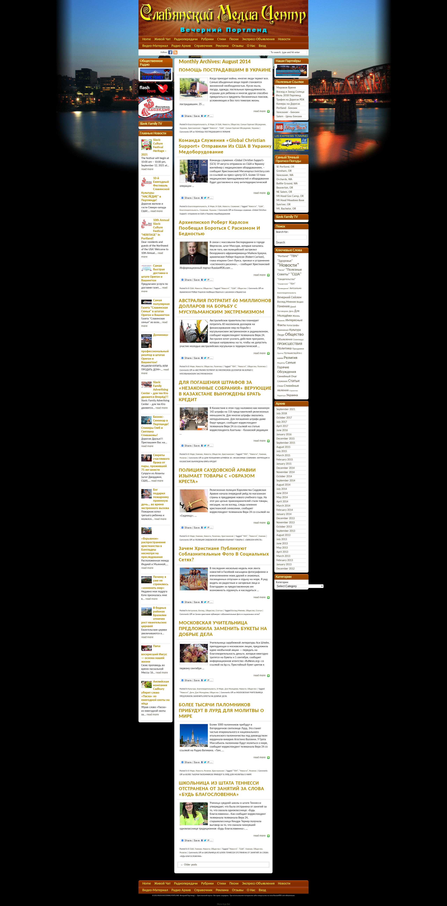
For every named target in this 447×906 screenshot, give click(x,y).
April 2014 (282, 501)
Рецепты (281, 363)
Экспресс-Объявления (258, 39)
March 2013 (283, 556)
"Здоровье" (285, 261)
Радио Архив (181, 46)
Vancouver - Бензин (287, 112)
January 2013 (283, 564)
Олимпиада (298, 340)
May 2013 (282, 547)
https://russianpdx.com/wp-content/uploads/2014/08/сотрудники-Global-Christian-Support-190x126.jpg (194, 89)
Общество (235, 125)
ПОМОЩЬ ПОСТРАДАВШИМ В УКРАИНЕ (225, 70)
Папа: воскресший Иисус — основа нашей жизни (154, 654)
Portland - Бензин (286, 108)
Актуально (192, 611)
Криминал (283, 330)
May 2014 (282, 497)
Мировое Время (286, 87)
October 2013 (284, 526)
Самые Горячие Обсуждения (253, 125)
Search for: (282, 232)
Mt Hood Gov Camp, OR (290, 196)
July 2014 (281, 489)
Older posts (189, 864)
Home (146, 39)
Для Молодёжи (231, 689)
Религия (183, 458)
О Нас (251, 46)
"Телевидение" (283, 289)
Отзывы (237, 46)
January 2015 (283, 464)
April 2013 (282, 552)
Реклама (222, 46)
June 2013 (282, 543)
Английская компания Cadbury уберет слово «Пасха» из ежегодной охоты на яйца (155, 692)
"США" (222, 128)
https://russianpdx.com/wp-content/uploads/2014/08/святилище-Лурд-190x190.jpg (194, 735)
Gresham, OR (284, 171)
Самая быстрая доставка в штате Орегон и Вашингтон (154, 273)
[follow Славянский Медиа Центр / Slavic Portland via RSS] (175, 54)
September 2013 (285, 531)
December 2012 (285, 568)
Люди (280, 335)
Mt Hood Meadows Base (290, 200)
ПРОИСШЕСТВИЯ (289, 344)
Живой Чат (162, 39)
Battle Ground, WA (287, 183)
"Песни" (281, 270)
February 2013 (284, 560)
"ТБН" (292, 284)
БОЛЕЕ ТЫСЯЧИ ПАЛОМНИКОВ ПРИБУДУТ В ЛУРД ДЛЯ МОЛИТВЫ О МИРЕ (221, 710)
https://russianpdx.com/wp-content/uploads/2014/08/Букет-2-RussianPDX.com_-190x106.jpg (194, 653)
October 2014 (284, 476)
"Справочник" (282, 284)
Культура (295, 330)
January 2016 (283, 434)
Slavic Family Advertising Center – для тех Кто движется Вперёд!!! (154, 390)
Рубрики (207, 39)
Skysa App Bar (223, 904)
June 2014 (282, 493)
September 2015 (285, 443)
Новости (284, 39)
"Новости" (213, 128)
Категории (282, 582)
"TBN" (233, 367)
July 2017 (281, 422)
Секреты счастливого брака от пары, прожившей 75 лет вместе (155, 463)
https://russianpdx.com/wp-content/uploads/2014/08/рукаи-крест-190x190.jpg (194, 500)
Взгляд (201, 611)
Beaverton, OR (284, 187)
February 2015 (284, 459)
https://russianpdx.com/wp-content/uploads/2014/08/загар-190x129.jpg (194, 579)
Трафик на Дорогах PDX (290, 99)
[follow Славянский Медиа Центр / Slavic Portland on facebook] (170, 54)
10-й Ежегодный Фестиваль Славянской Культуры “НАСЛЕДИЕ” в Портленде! (155, 189)
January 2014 (283, 514)
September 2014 (285, 480)
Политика (218, 367)
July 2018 (281, 413)
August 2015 (283, 447)
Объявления (284, 339)
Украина (183, 128)
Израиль (281, 321)
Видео (300, 302)
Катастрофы (293, 325)
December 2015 (285, 438)
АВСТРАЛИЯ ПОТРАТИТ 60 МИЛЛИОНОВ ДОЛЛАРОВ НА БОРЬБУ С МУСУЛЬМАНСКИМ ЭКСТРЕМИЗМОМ (225, 306)
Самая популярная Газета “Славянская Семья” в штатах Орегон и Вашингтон (155, 308)
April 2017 (282, 426)
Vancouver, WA (284, 175)
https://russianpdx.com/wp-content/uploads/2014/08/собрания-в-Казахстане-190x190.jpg (194, 418)
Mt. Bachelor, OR (286, 208)
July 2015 (281, 451)
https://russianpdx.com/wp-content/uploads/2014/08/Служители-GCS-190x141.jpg (194, 171)
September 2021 (285, 409)
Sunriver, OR (283, 204)
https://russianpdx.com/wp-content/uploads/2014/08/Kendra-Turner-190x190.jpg (194, 813)
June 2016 (282, 430)
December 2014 (285, 468)
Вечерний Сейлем (289, 297)
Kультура (192, 689)
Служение (235, 206)
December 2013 (285, 518)
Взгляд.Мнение (238, 611)
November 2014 (285, 472)
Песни (234, 39)
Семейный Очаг (287, 376)
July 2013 (281, 539)
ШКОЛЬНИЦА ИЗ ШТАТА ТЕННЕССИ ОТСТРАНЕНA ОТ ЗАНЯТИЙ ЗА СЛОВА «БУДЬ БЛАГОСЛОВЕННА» (221, 789)
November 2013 (285, 522)
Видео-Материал (155, 46)
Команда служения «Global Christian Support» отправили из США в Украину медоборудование (225, 146)
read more (260, 111)
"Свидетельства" (286, 279)
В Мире (211, 125)
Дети (192, 693)
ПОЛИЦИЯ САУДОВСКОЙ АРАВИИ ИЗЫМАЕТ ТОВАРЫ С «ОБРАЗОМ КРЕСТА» (217, 476)
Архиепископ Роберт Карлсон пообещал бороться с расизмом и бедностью (219, 228)
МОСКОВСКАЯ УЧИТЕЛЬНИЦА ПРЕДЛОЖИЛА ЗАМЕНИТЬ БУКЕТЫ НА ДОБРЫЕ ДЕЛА (223, 628)
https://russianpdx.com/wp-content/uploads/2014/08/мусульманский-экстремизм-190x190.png (194, 331)
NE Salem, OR (284, 192)
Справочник (203, 46)
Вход (262, 46)
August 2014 (283, 484)
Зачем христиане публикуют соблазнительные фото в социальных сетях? (224, 554)
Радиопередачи (186, 39)
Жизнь (296, 316)
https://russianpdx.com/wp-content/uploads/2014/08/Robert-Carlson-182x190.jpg (194, 253)
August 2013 (283, 535)
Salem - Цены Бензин (289, 116)
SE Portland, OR (285, 166)
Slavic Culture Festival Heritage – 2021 (153, 147)
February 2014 (284, 510)
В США (218, 125)
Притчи (280, 353)
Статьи (259, 611)
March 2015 (283, 455)
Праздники (298, 349)
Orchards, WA (284, 179)
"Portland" (283, 256)
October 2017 (284, 417)
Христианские (194, 128)
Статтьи (219, 611)
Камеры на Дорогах (288, 104)
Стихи (221, 39)
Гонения (199, 454)
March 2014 (283, 505)
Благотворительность (197, 125)
